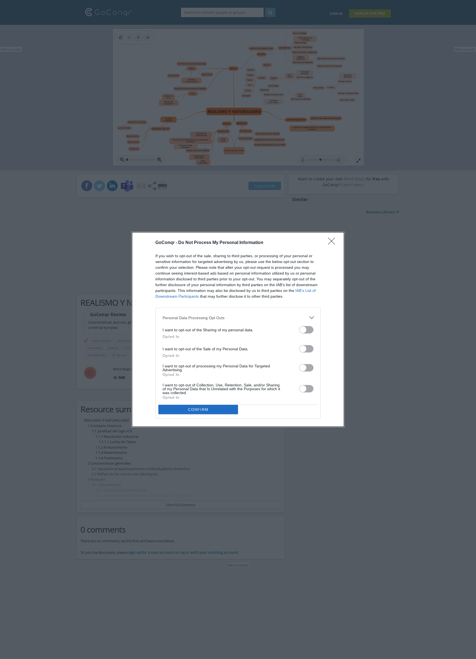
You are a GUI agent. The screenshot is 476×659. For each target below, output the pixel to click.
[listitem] (238, 318)
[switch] (306, 329)
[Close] (333, 243)
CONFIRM (198, 410)
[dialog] (238, 329)
